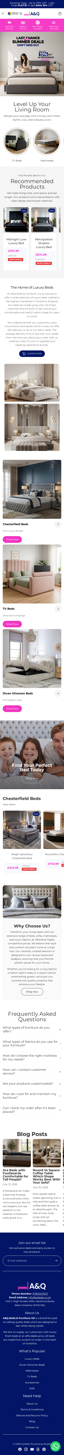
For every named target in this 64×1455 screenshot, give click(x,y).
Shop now (32, 991)
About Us (32, 1403)
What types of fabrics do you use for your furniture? (30, 1043)
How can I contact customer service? (24, 1071)
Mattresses (32, 1370)
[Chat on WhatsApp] (55, 1446)
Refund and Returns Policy (32, 1415)
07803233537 (40, 1293)
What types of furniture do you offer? (26, 1029)
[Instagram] (26, 1449)
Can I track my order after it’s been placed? (29, 1110)
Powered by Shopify (41, 1444)
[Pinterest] (44, 1449)
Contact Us (32, 1427)
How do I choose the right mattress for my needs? (30, 1057)
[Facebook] (20, 1449)
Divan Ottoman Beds (32, 1364)
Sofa (32, 1388)
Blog (32, 1421)
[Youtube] (32, 1449)
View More (9, 804)
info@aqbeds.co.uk (39, 1297)
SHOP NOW (34, 353)
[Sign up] (56, 1260)
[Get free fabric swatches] (13, 13)
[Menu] (3, 13)
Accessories (32, 1382)
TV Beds (32, 1376)
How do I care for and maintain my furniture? (29, 1096)
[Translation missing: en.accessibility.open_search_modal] (21, 13)
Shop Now (12, 539)
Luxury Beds (32, 1358)
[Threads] (38, 1449)
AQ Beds (25, 1444)
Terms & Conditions (32, 1409)
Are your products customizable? (28, 1083)
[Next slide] (57, 145)
